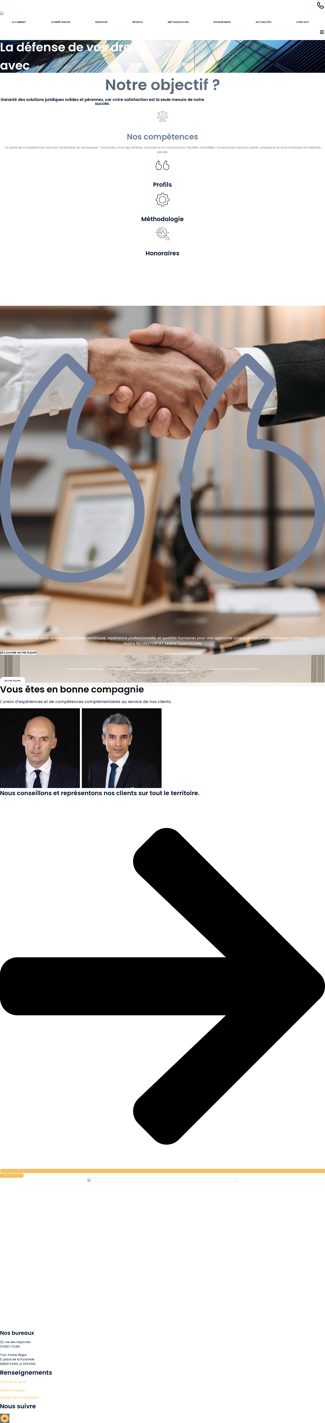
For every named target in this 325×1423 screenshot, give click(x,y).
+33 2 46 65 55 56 (13, 1382)
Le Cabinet (19, 22)
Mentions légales (12, 1390)
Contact (302, 22)
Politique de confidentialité (19, 1397)
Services (101, 22)
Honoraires (222, 22)
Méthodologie (178, 22)
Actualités (263, 22)
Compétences (60, 22)
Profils (137, 22)
